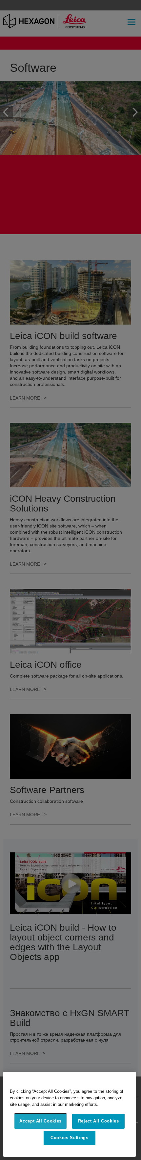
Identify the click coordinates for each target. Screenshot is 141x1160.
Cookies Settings (69, 1137)
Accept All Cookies (40, 1121)
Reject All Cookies (98, 1121)
